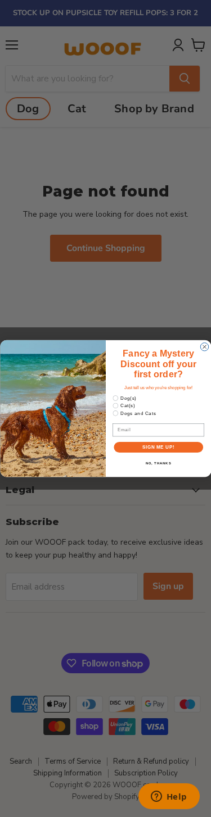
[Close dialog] (204, 346)
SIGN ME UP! (158, 447)
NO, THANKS (158, 463)
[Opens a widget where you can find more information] (169, 797)
